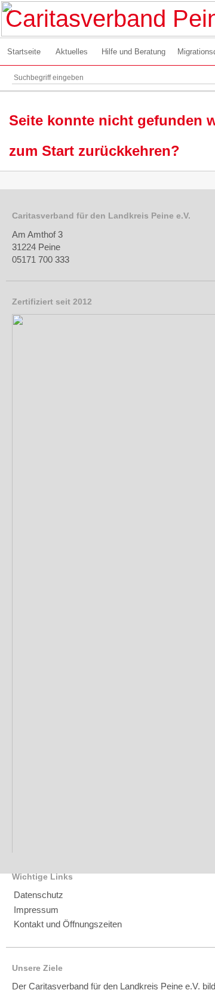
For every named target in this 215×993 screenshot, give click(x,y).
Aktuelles (72, 51)
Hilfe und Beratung (133, 51)
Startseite (24, 51)
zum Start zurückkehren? (94, 151)
